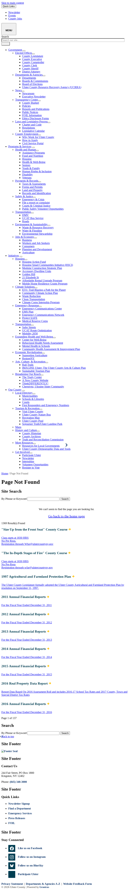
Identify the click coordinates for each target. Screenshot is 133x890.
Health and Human (25, 149)
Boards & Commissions (35, 81)
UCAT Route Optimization (37, 330)
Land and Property (32, 190)
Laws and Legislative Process (31, 121)
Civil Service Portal (32, 143)
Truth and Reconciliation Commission (43, 439)
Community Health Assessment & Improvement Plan (51, 349)
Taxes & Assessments (34, 183)
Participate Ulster (31, 455)
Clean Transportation (33, 299)
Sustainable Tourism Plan (36, 370)
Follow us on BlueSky (30, 865)
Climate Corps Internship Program (41, 302)
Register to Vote (31, 467)
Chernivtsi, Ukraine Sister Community (43, 386)
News (18, 90)
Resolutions (28, 127)
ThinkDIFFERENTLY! (35, 383)
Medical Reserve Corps (35, 321)
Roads (25, 221)
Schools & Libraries (33, 399)
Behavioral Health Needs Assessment (42, 342)
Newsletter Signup (19, 803)
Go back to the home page (66, 516)
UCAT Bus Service (32, 218)
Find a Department (19, 808)
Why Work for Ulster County (38, 137)
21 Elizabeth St (30, 277)
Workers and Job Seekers (36, 243)
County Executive (32, 59)
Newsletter (28, 458)
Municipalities (30, 395)
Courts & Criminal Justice (36, 205)
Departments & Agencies (29, 74)
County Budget (30, 102)
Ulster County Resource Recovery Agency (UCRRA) (51, 87)
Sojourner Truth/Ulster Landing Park (42, 423)
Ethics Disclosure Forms (35, 118)
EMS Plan (27, 311)
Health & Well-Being (33, 162)
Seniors (26, 165)
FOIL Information (32, 115)
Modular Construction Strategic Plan (42, 268)
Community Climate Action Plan (40, 293)
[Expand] (24, 50)
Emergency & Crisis (33, 199)
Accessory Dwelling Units (36, 271)
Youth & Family (31, 168)
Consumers (28, 246)
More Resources (24, 442)
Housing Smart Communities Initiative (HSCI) (47, 264)
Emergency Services (20, 813)
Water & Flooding (32, 230)
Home (4, 473)
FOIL (11, 823)
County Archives (31, 436)
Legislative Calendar (33, 130)
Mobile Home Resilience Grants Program (44, 283)
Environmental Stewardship (37, 233)
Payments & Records (26, 180)
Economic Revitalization (28, 352)
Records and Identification (36, 193)
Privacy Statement (12, 883)
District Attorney (31, 71)
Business (27, 240)
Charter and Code (32, 124)
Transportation (23, 211)
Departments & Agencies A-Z (43, 883)
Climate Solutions (25, 286)
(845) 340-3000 (18, 781)
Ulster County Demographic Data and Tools (46, 448)
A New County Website (35, 380)
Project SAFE (29, 317)
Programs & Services (19, 146)
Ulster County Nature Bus (36, 414)
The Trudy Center (32, 377)
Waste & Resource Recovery (38, 227)
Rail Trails (27, 364)
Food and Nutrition (32, 155)
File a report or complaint (36, 202)
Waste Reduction (31, 296)
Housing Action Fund (34, 261)
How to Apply (30, 140)
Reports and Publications (35, 109)
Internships (28, 461)
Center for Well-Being (34, 339)
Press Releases (16, 818)
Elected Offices (23, 52)
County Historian (31, 433)
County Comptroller (33, 62)
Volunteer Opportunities (35, 464)
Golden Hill (28, 274)
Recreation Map (31, 417)
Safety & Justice (24, 196)
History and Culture (26, 430)
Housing (27, 158)
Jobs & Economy (24, 236)
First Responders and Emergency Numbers (45, 405)
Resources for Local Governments (41, 445)
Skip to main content (12, 2)
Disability (27, 174)
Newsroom (28, 93)
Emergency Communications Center (42, 308)
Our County (14, 389)
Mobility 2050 (30, 333)
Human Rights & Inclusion (37, 171)
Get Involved (22, 452)
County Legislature (32, 56)
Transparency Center (26, 99)
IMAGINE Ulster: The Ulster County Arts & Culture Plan (54, 367)
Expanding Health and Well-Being (34, 336)
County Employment (26, 134)
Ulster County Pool (32, 420)
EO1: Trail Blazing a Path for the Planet (44, 289)
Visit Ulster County (32, 411)
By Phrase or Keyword (14, 498)
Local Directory (24, 392)
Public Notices (30, 112)
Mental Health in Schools (36, 346)
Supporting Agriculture (34, 355)
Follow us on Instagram (32, 856)
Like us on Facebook (30, 848)
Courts (25, 402)
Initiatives (13, 255)
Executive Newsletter (34, 96)
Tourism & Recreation (27, 408)
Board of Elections (32, 84)
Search (5, 36)
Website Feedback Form (77, 883)
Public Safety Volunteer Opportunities (43, 208)
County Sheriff (30, 68)
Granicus (44, 887)
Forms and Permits (32, 187)
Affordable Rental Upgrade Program (42, 280)
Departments (29, 77)
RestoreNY (28, 358)
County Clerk (29, 65)
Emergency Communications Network (43, 314)
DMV (25, 215)
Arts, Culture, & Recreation (30, 361)
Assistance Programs (33, 152)
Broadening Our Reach (28, 374)
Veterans (27, 177)
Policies (26, 105)
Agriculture (28, 252)
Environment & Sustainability (31, 224)
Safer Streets (29, 327)
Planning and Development (37, 249)
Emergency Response (27, 305)
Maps (18, 427)
